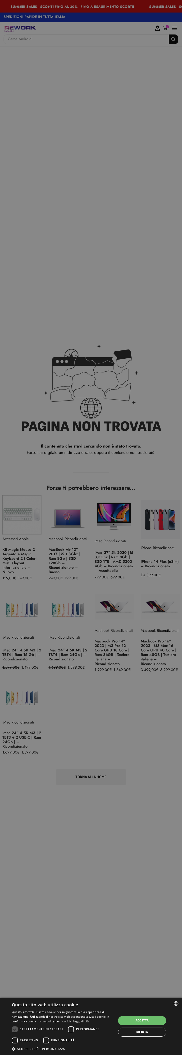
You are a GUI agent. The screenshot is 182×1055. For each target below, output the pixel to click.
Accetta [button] (142, 1020)
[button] (62, 1048)
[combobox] (176, 1003)
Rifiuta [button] (142, 1032)
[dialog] (91, 1026)
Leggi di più (81, 1021)
